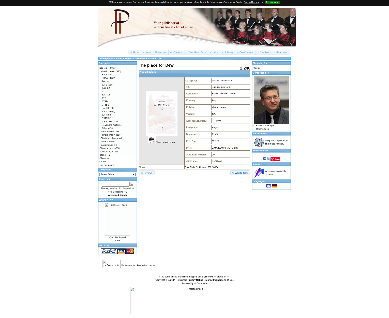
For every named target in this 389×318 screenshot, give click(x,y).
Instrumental (107, 145)
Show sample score (165, 142)
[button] (134, 52)
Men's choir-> (107, 131)
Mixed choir (141, 58)
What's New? (106, 200)
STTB (105, 101)
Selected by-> (106, 151)
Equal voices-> (108, 141)
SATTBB (106, 108)
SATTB (105, 114)
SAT (104, 94)
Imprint (209, 280)
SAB (151, 58)
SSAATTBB (107, 121)
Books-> (103, 155)
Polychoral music (110, 125)
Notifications (260, 133)
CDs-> (102, 158)
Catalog (118, 58)
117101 (160, 58)
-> (104, 68)
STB (104, 91)
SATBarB (106, 74)
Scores (128, 58)
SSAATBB (107, 78)
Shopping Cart (260, 63)
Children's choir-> (109, 138)
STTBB (105, 105)
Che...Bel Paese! (117, 237)
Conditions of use (224, 280)
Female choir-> (108, 135)
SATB (104, 85)
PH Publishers (180, 280)
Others (105, 128)
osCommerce (200, 283)
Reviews (257, 164)
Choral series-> (107, 148)
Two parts (107, 81)
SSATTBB (107, 111)
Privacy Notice (195, 280)
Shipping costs (196, 276)
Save (277, 159)
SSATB (105, 118)
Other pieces (262, 129)
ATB (104, 98)
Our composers (107, 165)
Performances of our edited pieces (138, 265)
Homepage (106, 58)
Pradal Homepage (265, 125)
